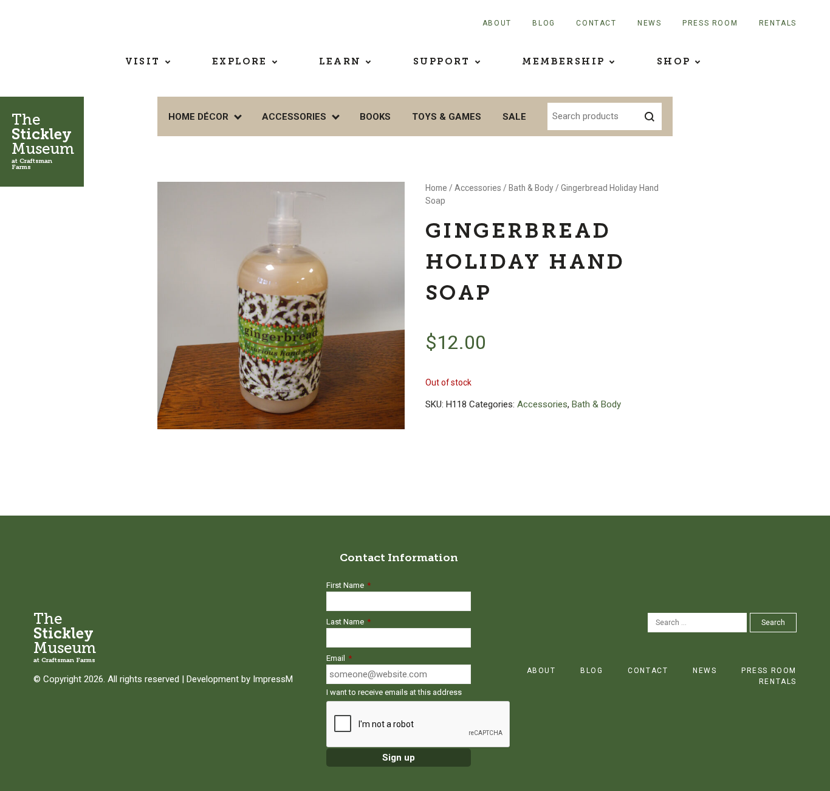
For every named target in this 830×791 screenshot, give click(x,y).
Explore (239, 61)
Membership (563, 61)
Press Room (710, 23)
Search (773, 622)
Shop (674, 61)
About (497, 23)
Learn (340, 61)
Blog (543, 23)
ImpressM (273, 679)
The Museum (43, 141)
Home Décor (198, 116)
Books (375, 116)
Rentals (778, 23)
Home (436, 188)
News (649, 23)
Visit (142, 61)
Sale (514, 116)
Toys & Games (446, 116)
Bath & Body (531, 188)
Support (441, 61)
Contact (596, 23)
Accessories (294, 116)
